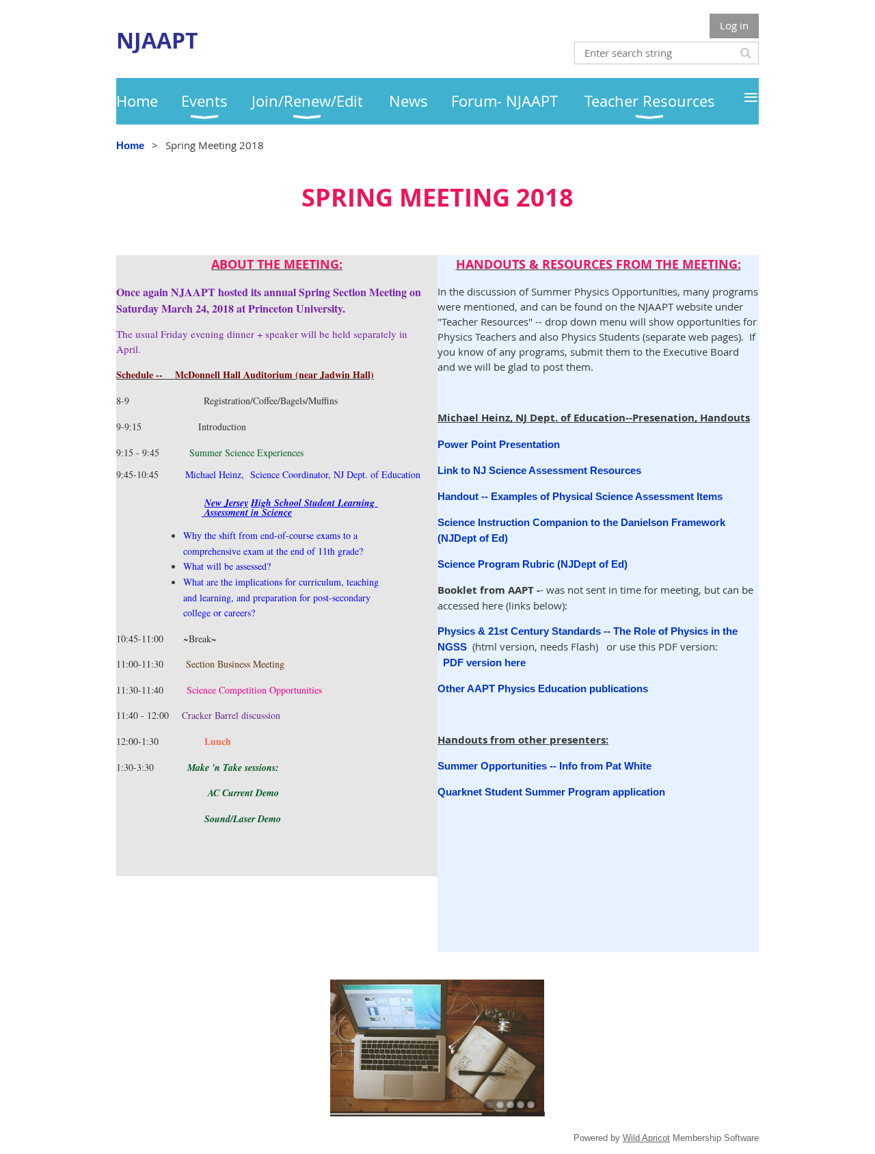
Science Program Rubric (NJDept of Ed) (533, 564)
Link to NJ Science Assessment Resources (539, 470)
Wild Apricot (646, 1138)
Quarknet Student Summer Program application (551, 792)
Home (130, 145)
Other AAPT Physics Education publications (543, 688)
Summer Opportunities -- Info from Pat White (544, 766)
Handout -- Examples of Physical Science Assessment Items (580, 496)
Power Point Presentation (500, 444)
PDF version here (484, 662)
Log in (734, 25)
